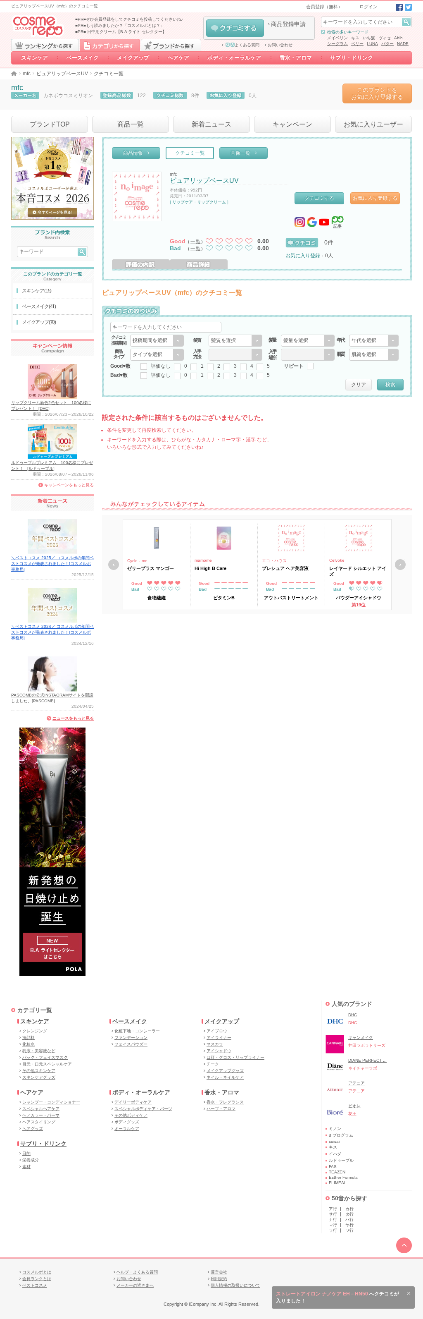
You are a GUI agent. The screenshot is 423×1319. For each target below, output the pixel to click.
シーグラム (337, 43)
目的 (26, 1153)
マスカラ (215, 1044)
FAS (333, 1166)
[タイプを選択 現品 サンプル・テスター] (157, 355)
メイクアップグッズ (225, 1070)
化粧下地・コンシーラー (137, 1031)
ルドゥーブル (341, 1160)
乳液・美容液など (38, 1050)
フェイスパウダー (130, 1044)
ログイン (368, 6)
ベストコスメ (34, 1285)
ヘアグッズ (32, 1128)
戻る (113, 564)
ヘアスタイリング (38, 1122)
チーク (213, 1064)
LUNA (372, 43)
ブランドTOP (50, 124)
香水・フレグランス (225, 1102)
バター (387, 43)
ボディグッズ (126, 1122)
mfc (27, 74)
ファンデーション (130, 1037)
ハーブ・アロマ (221, 1108)
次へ (400, 564)
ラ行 (333, 1230)
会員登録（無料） (324, 6)
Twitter (408, 7)
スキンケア (34, 58)
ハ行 (349, 1219)
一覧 (195, 241)
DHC (352, 1015)
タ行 (349, 1214)
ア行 (333, 1208)
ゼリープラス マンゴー (150, 568)
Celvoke (337, 560)
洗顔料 (28, 1037)
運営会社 (219, 1272)
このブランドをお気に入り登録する (377, 93)
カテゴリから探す (110, 45)
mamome (203, 560)
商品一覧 (130, 124)
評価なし (161, 366)
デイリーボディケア (133, 1102)
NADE (403, 43)
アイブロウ (217, 1031)
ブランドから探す (171, 45)
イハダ (335, 1153)
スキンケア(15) (36, 291)
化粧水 (28, 1044)
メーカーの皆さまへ (135, 1285)
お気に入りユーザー (373, 124)
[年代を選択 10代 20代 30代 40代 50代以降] (374, 341)
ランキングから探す (45, 45)
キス (355, 38)
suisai (334, 1141)
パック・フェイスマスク (45, 1057)
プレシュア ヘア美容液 (285, 568)
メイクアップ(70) (39, 322)
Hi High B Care (210, 568)
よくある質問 (247, 45)
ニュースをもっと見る (73, 718)
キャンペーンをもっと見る (69, 485)
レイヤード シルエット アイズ (357, 571)
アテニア (356, 1083)
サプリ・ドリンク (351, 58)
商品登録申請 (288, 24)
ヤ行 (349, 1225)
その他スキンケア (38, 1070)
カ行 (349, 1208)
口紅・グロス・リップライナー (235, 1057)
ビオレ (354, 1106)
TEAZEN (337, 1172)
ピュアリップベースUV (62, 74)
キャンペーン (292, 124)
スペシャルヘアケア (40, 1108)
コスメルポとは (36, 1272)
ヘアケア (178, 58)
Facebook (399, 7)
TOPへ (404, 1245)
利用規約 (219, 1278)
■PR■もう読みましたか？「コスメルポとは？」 (119, 25)
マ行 (333, 1225)
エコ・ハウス (274, 560)
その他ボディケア (130, 1115)
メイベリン (337, 38)
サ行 (333, 1214)
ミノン (335, 1128)
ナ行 (333, 1219)
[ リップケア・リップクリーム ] (199, 202)
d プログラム (341, 1135)
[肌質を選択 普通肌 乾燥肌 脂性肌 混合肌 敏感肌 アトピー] (374, 355)
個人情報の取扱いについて (235, 1285)
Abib (398, 38)
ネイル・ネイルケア (225, 1077)
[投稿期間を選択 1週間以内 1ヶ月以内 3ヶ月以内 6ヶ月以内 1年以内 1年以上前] (157, 341)
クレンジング (34, 1031)
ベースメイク (83, 58)
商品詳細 (199, 264)
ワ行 (349, 1230)
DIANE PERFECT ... (367, 1060)
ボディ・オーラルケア (234, 58)
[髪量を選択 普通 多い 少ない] (308, 341)
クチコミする (235, 28)
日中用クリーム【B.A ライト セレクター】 (126, 31)
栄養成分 (30, 1160)
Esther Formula (343, 1177)
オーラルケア (126, 1128)
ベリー (357, 43)
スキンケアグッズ (38, 1077)
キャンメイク (360, 1037)
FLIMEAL (338, 1182)
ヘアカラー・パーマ (40, 1115)
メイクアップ (133, 58)
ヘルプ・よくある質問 (137, 1272)
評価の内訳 (141, 264)
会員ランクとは (36, 1278)
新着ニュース (211, 124)
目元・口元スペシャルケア (47, 1064)
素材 (26, 1166)
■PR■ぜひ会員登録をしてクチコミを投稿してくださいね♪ (129, 19)
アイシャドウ (219, 1050)
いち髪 (369, 38)
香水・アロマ (296, 58)
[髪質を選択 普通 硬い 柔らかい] (235, 341)
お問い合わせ (280, 45)
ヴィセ (384, 38)
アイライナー (219, 1037)
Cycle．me (137, 560)
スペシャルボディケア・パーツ (143, 1108)
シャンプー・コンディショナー (51, 1102)
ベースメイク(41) (39, 306)
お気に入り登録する (375, 198)
